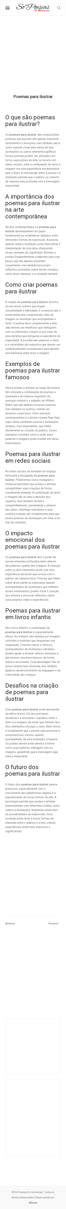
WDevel (33, 1202)
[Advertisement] (33, 57)
